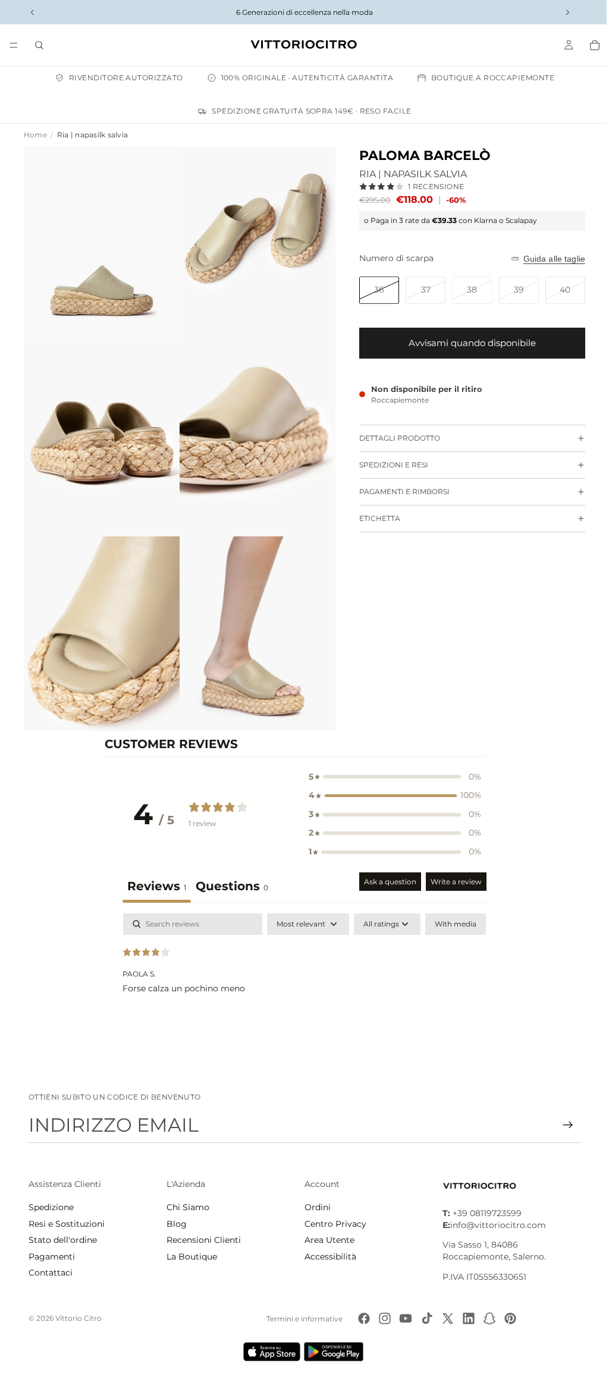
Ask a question (387, 870)
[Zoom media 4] (253, 433)
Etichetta (373, 518)
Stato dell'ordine (63, 1240)
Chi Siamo (186, 1207)
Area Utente (326, 1240)
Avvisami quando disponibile (466, 342)
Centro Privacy (332, 1223)
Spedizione (51, 1207)
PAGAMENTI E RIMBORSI (398, 491)
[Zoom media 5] (100, 624)
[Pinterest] (507, 1318)
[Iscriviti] (562, 1125)
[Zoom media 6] (253, 624)
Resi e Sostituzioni (67, 1223)
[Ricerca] (39, 45)
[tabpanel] (302, 978)
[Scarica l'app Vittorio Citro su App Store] (268, 1351)
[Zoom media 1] (100, 242)
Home (35, 134)
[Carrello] (589, 45)
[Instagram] (382, 1318)
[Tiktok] (424, 1318)
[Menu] (13, 45)
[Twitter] (445, 1318)
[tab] (229, 876)
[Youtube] (402, 1318)
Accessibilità (327, 1256)
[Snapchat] (486, 1318)
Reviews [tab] (153, 875)
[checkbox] (452, 913)
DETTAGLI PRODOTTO (393, 438)
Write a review (453, 870)
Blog (175, 1223)
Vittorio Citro (78, 1318)
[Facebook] (361, 1318)
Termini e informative (301, 1318)
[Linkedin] (466, 1318)
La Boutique (190, 1256)
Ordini (315, 1207)
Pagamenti (52, 1256)
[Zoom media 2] (253, 242)
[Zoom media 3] (100, 433)
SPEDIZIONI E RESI (387, 464)
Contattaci (51, 1272)
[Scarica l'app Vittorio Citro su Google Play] (333, 1351)
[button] (392, 766)
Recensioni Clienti (202, 1240)
